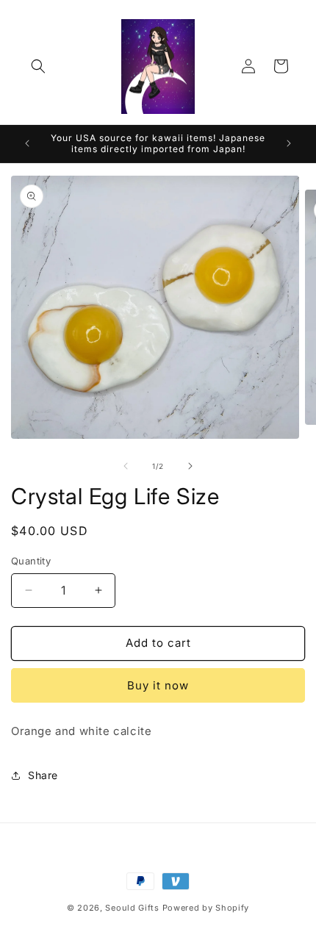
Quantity (31, 561)
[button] (38, 66)
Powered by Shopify (206, 908)
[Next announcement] (289, 143)
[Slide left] (125, 466)
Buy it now (158, 685)
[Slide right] (190, 466)
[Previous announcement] (27, 143)
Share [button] (43, 775)
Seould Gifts (132, 908)
